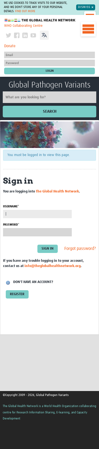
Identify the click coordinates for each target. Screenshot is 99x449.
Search (49, 111)
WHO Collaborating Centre (23, 26)
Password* (11, 224)
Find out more (25, 11)
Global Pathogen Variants (49, 85)
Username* (11, 206)
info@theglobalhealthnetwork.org (52, 266)
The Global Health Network (40, 20)
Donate (9, 46)
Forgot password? (80, 249)
